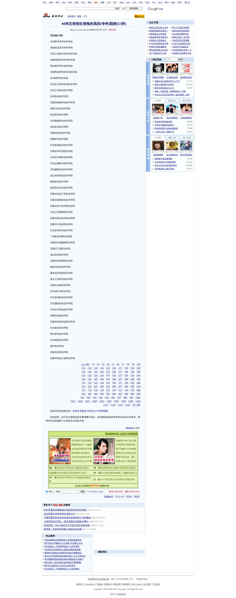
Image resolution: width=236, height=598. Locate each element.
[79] (132, 390)
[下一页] (136, 405)
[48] (126, 379)
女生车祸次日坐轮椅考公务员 (72, 473)
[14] (102, 368)
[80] (138, 390)
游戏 (122, 2)
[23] (96, 372)
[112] (112, 405)
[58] (126, 383)
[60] (138, 383)
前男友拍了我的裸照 (126, 461)
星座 (147, 2)
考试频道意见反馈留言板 (98, 579)
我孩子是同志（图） (126, 457)
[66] (114, 386)
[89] (132, 394)
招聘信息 (117, 584)
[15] (108, 368)
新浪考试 (71, 16)
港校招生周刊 (82, 468)
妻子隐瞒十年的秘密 (126, 449)
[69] (132, 386)
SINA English (136, 584)
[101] (72, 401)
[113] (120, 405)
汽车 (109, 2)
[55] (108, 383)
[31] (84, 375)
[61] (84, 386)
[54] (102, 383)
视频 (102, 2)
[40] (138, 375)
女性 (128, 2)
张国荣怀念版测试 (81, 453)
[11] (84, 368)
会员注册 (147, 584)
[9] (133, 364)
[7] (123, 364)
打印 (129, 496)
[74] (102, 390)
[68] (126, 386)
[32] (90, 375)
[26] (114, 372)
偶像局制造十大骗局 (82, 444)
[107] (116, 401)
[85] (108, 394)
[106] (109, 401)
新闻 (51, 2)
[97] (119, 397)
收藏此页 (109, 496)
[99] (131, 397)
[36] (114, 375)
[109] (130, 401)
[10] (138, 364)
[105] (101, 401)
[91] (82, 397)
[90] (138, 394)
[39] (132, 375)
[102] (80, 401)
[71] (84, 390)
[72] (90, 390)
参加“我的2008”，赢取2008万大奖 (124, 491)
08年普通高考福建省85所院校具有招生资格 (65, 510)
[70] (138, 386)
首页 (45, 2)
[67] (120, 386)
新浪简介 (80, 584)
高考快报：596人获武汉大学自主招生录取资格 (67, 525)
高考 (79, 16)
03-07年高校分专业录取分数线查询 (117, 479)
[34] (102, 375)
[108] (123, 401)
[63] (96, 386)
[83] (96, 394)
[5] (113, 364)
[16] (114, 368)
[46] (114, 379)
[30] (138, 372)
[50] (138, 379)
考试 (141, 2)
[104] (94, 401)
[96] (113, 397)
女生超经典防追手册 (82, 449)
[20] (138, 368)
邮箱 (173, 2)
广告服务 (99, 584)
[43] (96, 379)
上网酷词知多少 (129, 473)
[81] (84, 394)
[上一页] (85, 364)
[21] (84, 372)
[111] (105, 405)
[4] (108, 364)
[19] (132, 368)
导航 (179, 2)
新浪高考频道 (79, 411)
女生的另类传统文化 (82, 457)
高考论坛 (91, 411)
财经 (70, 2)
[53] (96, 383)
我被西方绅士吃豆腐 (126, 440)
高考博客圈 (102, 411)
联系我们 (108, 584)
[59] (132, 383)
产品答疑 (156, 584)
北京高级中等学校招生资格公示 (59, 514)
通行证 (187, 2)
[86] (114, 394)
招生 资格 (58, 505)
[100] (137, 397)
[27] (120, 372)
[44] (102, 379)
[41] (84, 379)
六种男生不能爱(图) (125, 444)
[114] (127, 405)
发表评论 (130, 428)
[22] (90, 372)
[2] (98, 364)
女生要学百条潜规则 (82, 440)
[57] (120, 383)
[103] (87, 401)
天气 (154, 2)
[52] (90, 383)
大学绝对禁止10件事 (82, 461)
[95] (107, 397)
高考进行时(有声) (66, 468)
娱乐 (64, 2)
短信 (160, 2)
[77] (120, 390)
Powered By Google (95, 491)
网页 (51, 491)
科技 (83, 2)
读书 (134, 2)
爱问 (167, 2)
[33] (96, 375)
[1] (93, 364)
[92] (89, 397)
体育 (57, 2)
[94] (101, 397)
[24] (102, 372)
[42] (90, 379)
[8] (128, 364)
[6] (118, 364)
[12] (90, 368)
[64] (102, 386)
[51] (84, 383)
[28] (126, 372)
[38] (126, 375)
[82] (90, 394)
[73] (96, 390)
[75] (108, 390)
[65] (108, 386)
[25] (108, 372)
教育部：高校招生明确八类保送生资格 (63, 529)
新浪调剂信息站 (128, 468)
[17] (120, 368)
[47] (120, 379)
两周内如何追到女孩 (126, 453)
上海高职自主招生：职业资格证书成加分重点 (66, 521)
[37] (120, 375)
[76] (114, 390)
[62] (90, 386)
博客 (90, 2)
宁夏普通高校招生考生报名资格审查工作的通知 (67, 517)
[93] (95, 397)
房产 (115, 2)
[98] (125, 397)
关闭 (137, 496)
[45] (108, 379)
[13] (96, 368)
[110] (137, 401)
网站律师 (126, 584)
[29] (132, 372)
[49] (132, 379)
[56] (114, 383)
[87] (120, 394)
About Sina (89, 584)
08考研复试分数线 (110, 468)
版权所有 (122, 594)
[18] (126, 368)
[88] (126, 394)
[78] (126, 390)
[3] (103, 364)
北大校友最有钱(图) (111, 473)
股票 (77, 2)
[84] (102, 394)
